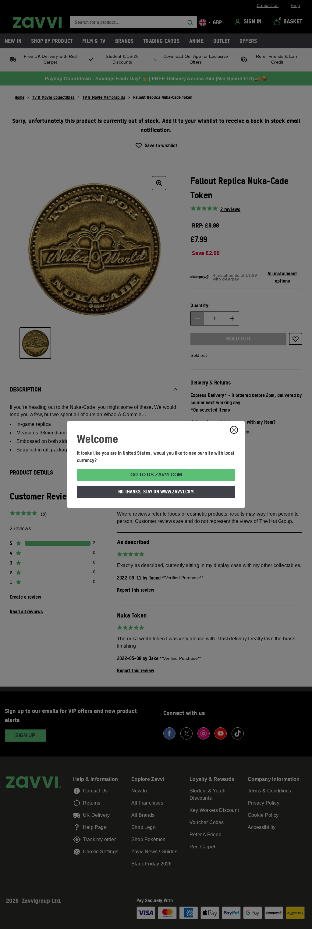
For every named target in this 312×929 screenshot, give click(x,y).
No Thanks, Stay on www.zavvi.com (156, 492)
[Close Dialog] (234, 429)
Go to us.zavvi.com (156, 474)
